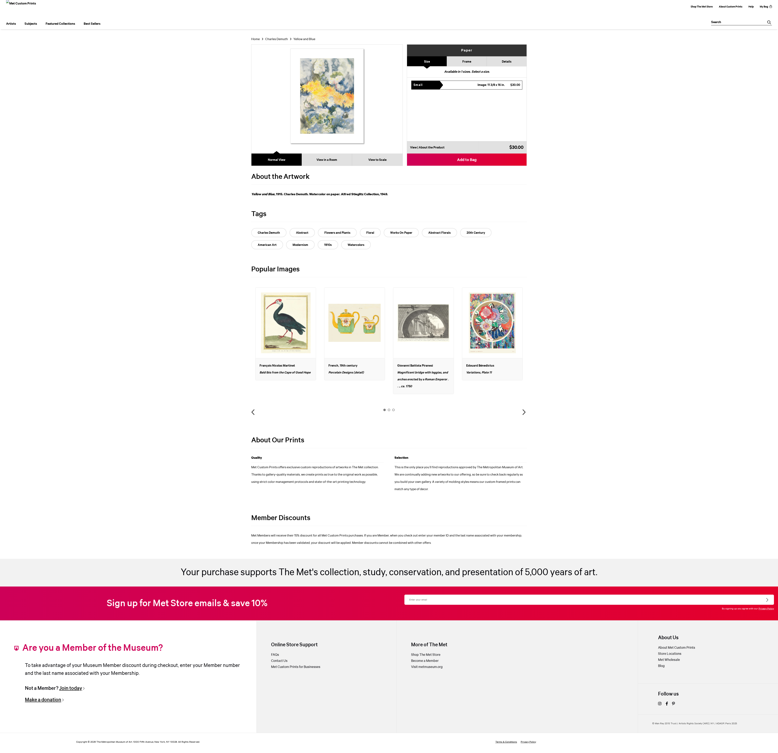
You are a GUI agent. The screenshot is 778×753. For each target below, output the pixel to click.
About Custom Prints (730, 7)
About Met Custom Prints (676, 647)
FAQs (275, 655)
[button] (467, 85)
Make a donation (43, 699)
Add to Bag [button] (467, 160)
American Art (267, 245)
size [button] (427, 62)
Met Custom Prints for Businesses (295, 667)
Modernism (300, 245)
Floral (370, 233)
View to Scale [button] (377, 160)
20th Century (476, 233)
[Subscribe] (767, 600)
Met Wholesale (669, 660)
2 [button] (389, 410)
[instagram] (660, 704)
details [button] (506, 62)
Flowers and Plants (337, 233)
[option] (285, 333)
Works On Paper (401, 233)
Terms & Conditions (506, 742)
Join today (70, 688)
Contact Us (279, 661)
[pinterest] (673, 704)
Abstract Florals (439, 233)
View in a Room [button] (326, 160)
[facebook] (667, 704)
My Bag (764, 7)
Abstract (302, 233)
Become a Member (425, 661)
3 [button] (393, 410)
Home (255, 39)
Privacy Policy (766, 608)
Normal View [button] (276, 160)
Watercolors (356, 245)
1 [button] (384, 410)
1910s (328, 245)
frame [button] (466, 62)
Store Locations (669, 654)
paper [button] (466, 50)
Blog (661, 666)
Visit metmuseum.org (427, 667)
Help (751, 7)
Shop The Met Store (702, 7)
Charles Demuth (276, 39)
